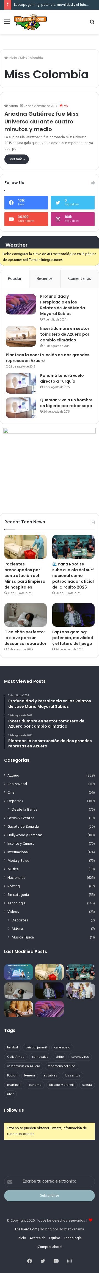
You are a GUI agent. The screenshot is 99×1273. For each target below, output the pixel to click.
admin (13, 106)
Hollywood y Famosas (24, 835)
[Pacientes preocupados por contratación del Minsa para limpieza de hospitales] (25, 547)
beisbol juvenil (36, 1047)
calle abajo (62, 1047)
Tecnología (16, 903)
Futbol (11, 1075)
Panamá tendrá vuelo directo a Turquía (62, 378)
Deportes (15, 801)
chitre (60, 1057)
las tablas (50, 1075)
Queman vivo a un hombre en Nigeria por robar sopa (66, 402)
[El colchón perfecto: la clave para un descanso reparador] (25, 615)
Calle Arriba (15, 1057)
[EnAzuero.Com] (30, 22)
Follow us (14, 1110)
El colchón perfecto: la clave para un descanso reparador (25, 637)
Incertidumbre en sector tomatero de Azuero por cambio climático (64, 334)
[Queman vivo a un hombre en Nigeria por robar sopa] (21, 407)
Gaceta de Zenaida (23, 827)
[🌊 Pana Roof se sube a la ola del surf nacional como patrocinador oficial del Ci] (73, 547)
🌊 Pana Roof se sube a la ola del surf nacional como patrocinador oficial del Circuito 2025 (73, 575)
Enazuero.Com (26, 1229)
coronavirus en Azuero (23, 1066)
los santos (72, 1075)
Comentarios (79, 278)
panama (35, 1085)
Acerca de (38, 1238)
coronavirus (80, 1057)
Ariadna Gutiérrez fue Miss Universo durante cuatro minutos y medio (41, 121)
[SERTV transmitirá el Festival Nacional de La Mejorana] (80, 990)
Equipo (54, 1238)
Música (13, 869)
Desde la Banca (24, 810)
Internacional (18, 852)
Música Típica (23, 937)
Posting (13, 886)
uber (10, 1094)
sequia (87, 1085)
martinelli (14, 1085)
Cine (11, 793)
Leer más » (17, 159)
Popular (14, 278)
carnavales (40, 1057)
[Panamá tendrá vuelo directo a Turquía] (21, 383)
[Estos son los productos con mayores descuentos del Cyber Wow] (18, 1009)
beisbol (12, 1047)
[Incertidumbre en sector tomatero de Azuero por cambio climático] (21, 336)
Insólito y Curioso (21, 844)
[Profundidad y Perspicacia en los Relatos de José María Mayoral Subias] (21, 304)
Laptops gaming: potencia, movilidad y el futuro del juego (72, 637)
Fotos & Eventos (20, 818)
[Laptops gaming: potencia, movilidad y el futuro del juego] (73, 615)
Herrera (29, 1075)
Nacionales (16, 878)
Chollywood (17, 784)
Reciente (45, 278)
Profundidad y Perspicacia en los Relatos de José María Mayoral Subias (62, 305)
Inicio (12, 58)
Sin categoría (18, 895)
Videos (13, 912)
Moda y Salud (18, 861)
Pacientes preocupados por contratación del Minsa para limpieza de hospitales (24, 575)
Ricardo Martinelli (62, 1085)
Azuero (13, 775)
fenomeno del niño (61, 1066)
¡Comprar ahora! (49, 1247)
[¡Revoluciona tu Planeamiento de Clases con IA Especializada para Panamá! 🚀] (18, 972)
